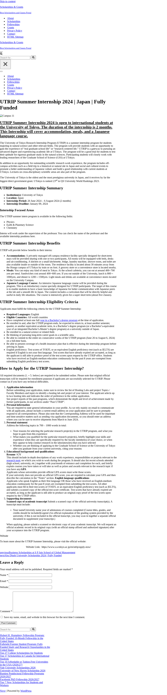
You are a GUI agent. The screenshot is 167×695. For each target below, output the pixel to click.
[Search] (1, 54)
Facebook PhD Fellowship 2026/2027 (19, 679)
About (10, 18)
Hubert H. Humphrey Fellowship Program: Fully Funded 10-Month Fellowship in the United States (22, 638)
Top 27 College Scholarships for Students (21, 653)
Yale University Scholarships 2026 (18, 667)
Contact (11, 33)
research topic (14, 460)
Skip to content (7, 1)
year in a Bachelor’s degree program (58, 320)
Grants (10, 27)
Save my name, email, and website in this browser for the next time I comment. (44, 617)
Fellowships (13, 24)
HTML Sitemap (15, 36)
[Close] (5, 64)
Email (4, 581)
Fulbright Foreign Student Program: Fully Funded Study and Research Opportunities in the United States (25, 647)
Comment (6, 611)
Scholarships (13, 21)
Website (4, 587)
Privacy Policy (14, 30)
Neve (3, 690)
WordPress (25, 690)
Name (4, 575)
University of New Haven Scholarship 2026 (22, 670)
